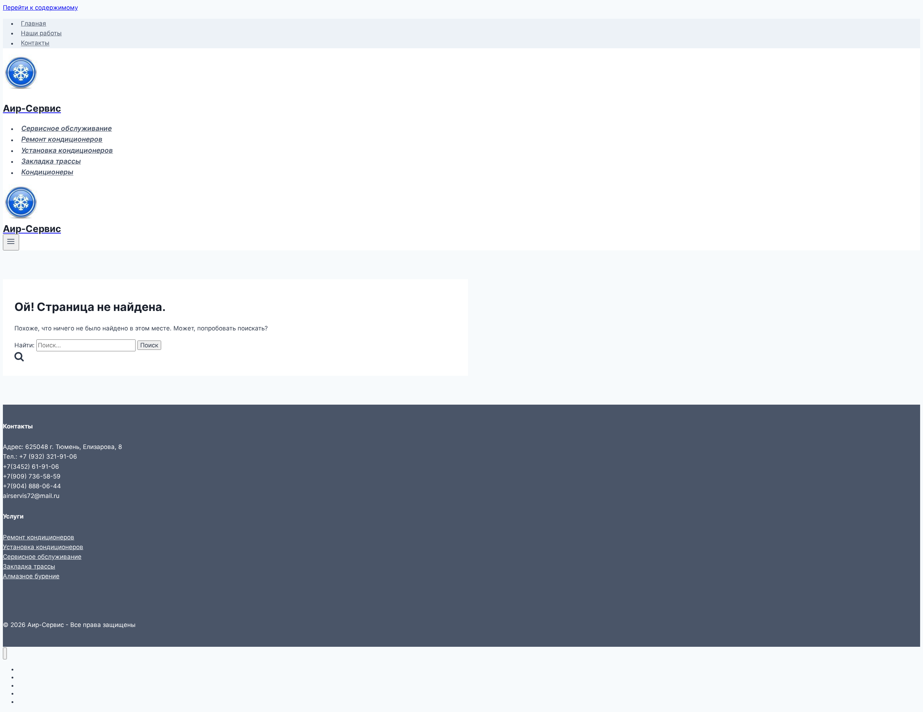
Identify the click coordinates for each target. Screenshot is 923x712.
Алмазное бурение (31, 576)
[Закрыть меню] (5, 653)
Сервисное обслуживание (66, 128)
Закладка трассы (51, 161)
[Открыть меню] (11, 242)
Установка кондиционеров (67, 150)
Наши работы (41, 33)
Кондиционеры (47, 172)
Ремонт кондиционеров (61, 139)
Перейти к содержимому (40, 7)
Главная (33, 23)
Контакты (35, 43)
